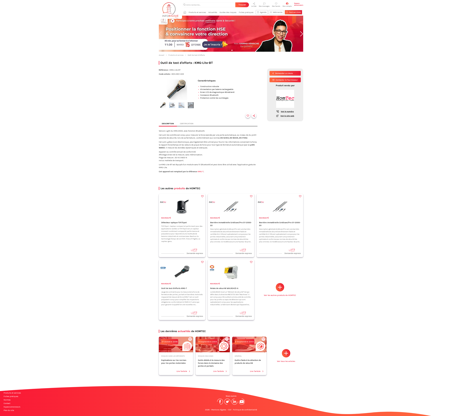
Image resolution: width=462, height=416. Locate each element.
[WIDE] (212, 268)
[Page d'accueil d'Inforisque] (170, 9)
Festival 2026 (295, 12)
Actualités (212, 12)
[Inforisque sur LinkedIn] (234, 404)
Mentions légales (218, 410)
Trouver (242, 5)
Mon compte (287, 6)
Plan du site (9, 410)
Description (168, 123)
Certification (186, 123)
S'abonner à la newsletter (447, 411)
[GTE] (163, 268)
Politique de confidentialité (245, 410)
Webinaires (277, 12)
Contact (7, 403)
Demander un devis (284, 73)
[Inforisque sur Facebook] (220, 404)
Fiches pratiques (246, 12)
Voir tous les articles (286, 361)
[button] (301, 34)
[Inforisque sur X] (227, 404)
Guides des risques (228, 12)
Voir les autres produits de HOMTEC (280, 295)
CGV (229, 410)
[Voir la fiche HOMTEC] (285, 109)
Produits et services (197, 12)
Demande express (195, 253)
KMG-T (200, 171)
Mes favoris (276, 6)
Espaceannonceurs (298, 4)
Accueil (161, 55)
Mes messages (264, 6)
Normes (7, 400)
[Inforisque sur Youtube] (241, 404)
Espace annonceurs (12, 407)
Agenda (263, 12)
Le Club (254, 6)
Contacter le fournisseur (287, 80)
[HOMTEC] (163, 202)
